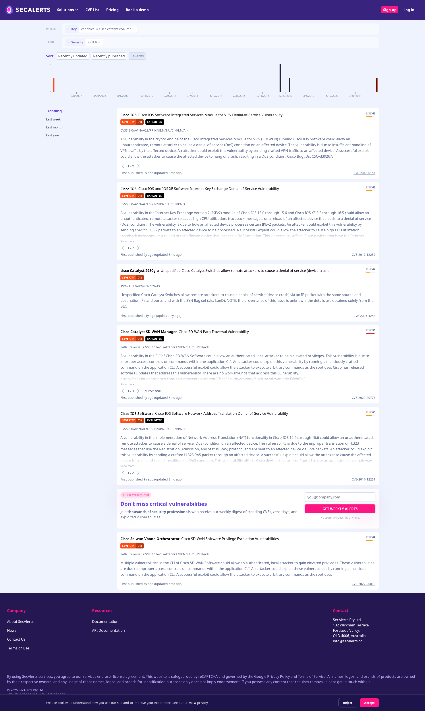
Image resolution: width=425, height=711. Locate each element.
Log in (409, 9)
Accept (369, 703)
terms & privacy (196, 703)
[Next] (138, 166)
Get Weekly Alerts (340, 508)
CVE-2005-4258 (364, 316)
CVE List (92, 9)
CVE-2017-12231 (363, 479)
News (11, 630)
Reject (347, 703)
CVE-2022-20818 (363, 584)
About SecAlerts (20, 621)
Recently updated (72, 56)
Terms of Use (18, 648)
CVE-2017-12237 (363, 254)
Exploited (154, 122)
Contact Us (16, 639)
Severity (137, 56)
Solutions (65, 9)
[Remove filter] (68, 29)
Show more (127, 241)
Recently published (109, 56)
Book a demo (137, 9)
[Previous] (123, 166)
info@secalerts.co (348, 641)
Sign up (389, 9)
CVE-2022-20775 (363, 397)
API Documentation (108, 630)
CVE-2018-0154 (364, 173)
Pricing (112, 9)
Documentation (105, 621)
